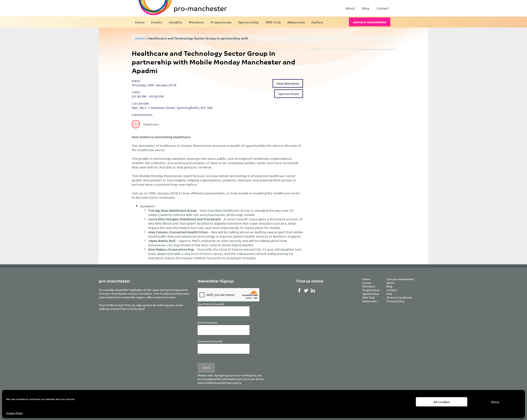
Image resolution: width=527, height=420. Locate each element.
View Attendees (287, 83)
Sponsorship (248, 22)
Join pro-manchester (369, 22)
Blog (365, 8)
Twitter (306, 290)
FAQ (389, 293)
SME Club (273, 22)
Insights (175, 22)
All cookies (441, 402)
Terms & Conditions (399, 297)
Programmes (221, 22)
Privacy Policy (14, 413)
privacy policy (232, 382)
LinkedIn (313, 290)
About (350, 8)
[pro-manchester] (170, 8)
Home (140, 22)
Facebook (299, 290)
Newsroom (296, 22)
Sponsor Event (288, 93)
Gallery (317, 22)
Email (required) (207, 322)
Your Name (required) (211, 304)
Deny (495, 402)
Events (156, 22)
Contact (383, 8)
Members (196, 22)
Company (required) (210, 341)
